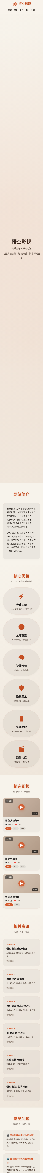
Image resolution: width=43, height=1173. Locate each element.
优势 (16, 10)
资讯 (27, 10)
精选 (21, 10)
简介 (10, 10)
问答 (33, 10)
